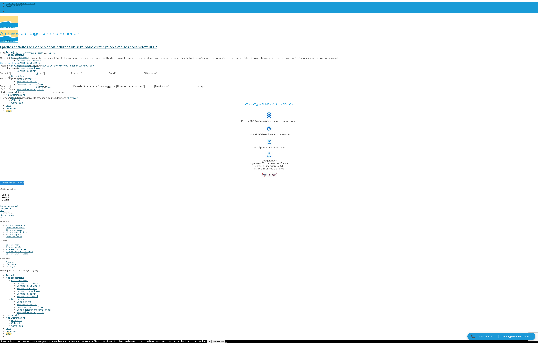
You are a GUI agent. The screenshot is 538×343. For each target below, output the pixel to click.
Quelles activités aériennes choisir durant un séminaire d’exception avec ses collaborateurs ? (78, 47)
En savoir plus (218, 341)
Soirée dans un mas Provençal (19, 251)
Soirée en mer (12, 245)
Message (42, 86)
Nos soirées (17, 76)
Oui (5, 89)
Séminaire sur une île (29, 63)
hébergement (60, 92)
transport (201, 86)
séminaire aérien (69, 65)
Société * (5, 73)
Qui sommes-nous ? (9, 206)
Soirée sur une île (27, 81)
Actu (8, 105)
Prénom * (76, 73)
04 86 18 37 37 (486, 336)
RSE (2, 210)
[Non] (226, 342)
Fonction (5, 86)
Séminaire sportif (26, 71)
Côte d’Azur (17, 100)
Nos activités (13, 315)
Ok (209, 341)
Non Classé (8, 41)
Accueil (10, 275)
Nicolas (52, 53)
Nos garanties (6, 208)
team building (87, 65)
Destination (162, 86)
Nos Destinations (15, 317)
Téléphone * (150, 73)
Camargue (17, 103)
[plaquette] (12, 184)
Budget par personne (12, 92)
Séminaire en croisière (29, 60)
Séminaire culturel (14, 237)
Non (13, 89)
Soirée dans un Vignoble (30, 89)
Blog (2, 41)
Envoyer (73, 98)
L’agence (11, 108)
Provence (10, 262)
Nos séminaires (19, 280)
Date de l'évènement (86, 86)
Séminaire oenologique (30, 68)
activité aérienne (50, 65)
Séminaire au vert (14, 230)
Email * (112, 73)
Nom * (40, 73)
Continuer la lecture (13, 63)
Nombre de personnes (130, 86)
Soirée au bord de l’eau (30, 84)
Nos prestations (15, 55)
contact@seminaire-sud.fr (515, 336)
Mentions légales (7, 215)
